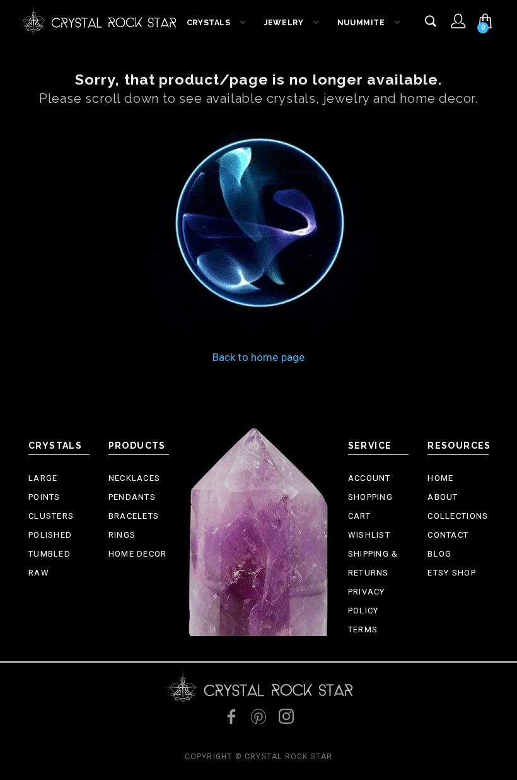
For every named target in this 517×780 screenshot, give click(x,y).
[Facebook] (230, 716)
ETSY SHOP (451, 572)
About (442, 497)
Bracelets (134, 516)
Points (44, 497)
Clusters (51, 516)
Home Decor (137, 553)
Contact (447, 535)
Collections (457, 516)
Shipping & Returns (373, 563)
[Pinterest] (258, 716)
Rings (122, 535)
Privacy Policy (366, 601)
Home (440, 478)
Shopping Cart (370, 506)
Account (369, 478)
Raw (38, 572)
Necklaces (134, 478)
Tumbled (49, 553)
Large (43, 478)
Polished (50, 535)
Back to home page (258, 357)
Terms (363, 629)
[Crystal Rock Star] (98, 19)
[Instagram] (286, 716)
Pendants (132, 497)
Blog (439, 553)
